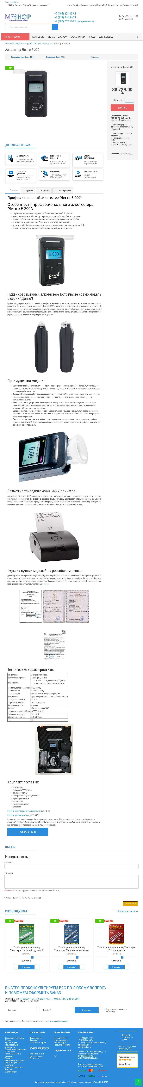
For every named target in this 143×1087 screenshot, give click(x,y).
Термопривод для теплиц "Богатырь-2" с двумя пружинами (71, 949)
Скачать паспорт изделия (18, 815)
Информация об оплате (15, 1060)
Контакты (9, 1069)
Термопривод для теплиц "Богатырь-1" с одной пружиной (26, 949)
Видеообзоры (11, 1072)
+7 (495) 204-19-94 (65, 13)
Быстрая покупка (71, 955)
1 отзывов (95, 57)
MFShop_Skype (84, 1045)
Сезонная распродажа (14, 1038)
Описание (14, 190)
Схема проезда (78, 37)
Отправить (86, 1010)
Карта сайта (34, 1058)
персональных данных (59, 1021)
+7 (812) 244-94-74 (65, 17)
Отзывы (92, 37)
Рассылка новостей (62, 1045)
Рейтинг (8, 898)
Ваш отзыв (10, 873)
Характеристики (64, 190)
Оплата (51, 37)
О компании (10, 1051)
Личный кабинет (60, 1038)
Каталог (12, 37)
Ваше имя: (9, 863)
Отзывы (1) (45, 190)
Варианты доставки (13, 1063)
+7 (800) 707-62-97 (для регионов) (74, 21)
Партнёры (34, 1040)
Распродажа (38, 37)
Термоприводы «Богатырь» (11, 1046)
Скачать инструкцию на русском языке (23, 811)
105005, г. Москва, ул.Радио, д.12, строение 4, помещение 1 (29, 5)
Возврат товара (36, 1056)
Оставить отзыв (130, 904)
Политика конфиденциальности (14, 1066)
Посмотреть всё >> (128, 911)
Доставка (62, 37)
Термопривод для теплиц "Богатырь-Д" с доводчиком (116, 949)
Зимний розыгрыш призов (15, 1049)
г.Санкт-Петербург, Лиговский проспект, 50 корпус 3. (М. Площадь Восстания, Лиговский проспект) (102, 5)
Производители (36, 1038)
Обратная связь (106, 37)
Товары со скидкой (38, 1042)
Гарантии (29, 190)
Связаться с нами (37, 1054)
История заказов (61, 1040)
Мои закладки (60, 1042)
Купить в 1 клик (28, 831)
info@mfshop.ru (84, 1047)
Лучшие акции (11, 1042)
